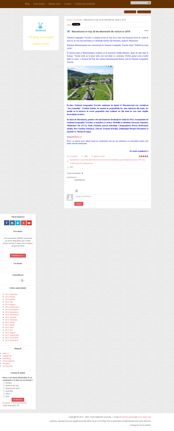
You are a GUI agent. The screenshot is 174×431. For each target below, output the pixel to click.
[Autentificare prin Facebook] (76, 187)
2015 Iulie (9, 330)
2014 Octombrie (11, 309)
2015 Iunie (9, 327)
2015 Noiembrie (11, 340)
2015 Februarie (11, 320)
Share (69, 25)
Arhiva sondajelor (19, 403)
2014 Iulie (9, 302)
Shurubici (6, 363)
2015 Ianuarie (10, 317)
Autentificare (144, 11)
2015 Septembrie (12, 335)
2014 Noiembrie (11, 312)
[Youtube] (29, 224)
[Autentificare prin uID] (76, 183)
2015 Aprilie (10, 325)
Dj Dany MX (7, 366)
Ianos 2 (6, 353)
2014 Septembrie (12, 307)
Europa (8, 383)
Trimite (79, 204)
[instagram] (12, 224)
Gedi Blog (7, 358)
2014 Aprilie (10, 299)
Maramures (88, 163)
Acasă (69, 20)
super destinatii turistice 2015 (130, 160)
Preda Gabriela (9, 361)
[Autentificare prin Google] (76, 191)
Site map (147, 417)
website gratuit (128, 417)
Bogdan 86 (7, 356)
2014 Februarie (11, 294)
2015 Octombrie (11, 337)
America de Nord (13, 388)
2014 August (10, 304)
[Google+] (23, 224)
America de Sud (12, 385)
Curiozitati (78, 20)
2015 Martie (10, 322)
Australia (9, 391)
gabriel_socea (99, 156)
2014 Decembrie (12, 314)
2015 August (10, 332)
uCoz (140, 417)
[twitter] (18, 224)
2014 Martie (10, 297)
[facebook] (6, 224)
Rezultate (6, 403)
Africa (8, 393)
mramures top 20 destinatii (108, 160)
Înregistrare (130, 11)
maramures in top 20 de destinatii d (83, 160)
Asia (7, 396)
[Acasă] (40, 32)
